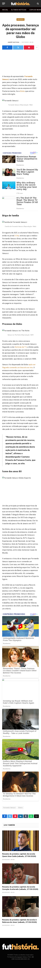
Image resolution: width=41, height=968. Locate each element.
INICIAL (5, 10)
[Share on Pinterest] (29, 47)
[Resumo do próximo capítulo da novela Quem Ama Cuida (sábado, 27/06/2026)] (20, 840)
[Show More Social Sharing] (37, 47)
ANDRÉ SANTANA (13, 42)
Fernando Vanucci (9, 807)
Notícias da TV (21, 347)
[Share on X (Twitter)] (18, 47)
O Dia (17, 236)
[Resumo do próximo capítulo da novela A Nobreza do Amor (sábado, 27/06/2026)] (20, 906)
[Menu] (3, 3)
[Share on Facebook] (7, 47)
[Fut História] (20, 3)
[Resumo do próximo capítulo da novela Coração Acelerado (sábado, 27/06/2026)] (20, 873)
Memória (20, 19)
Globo (22, 91)
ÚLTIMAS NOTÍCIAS (18, 10)
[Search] (38, 3)
